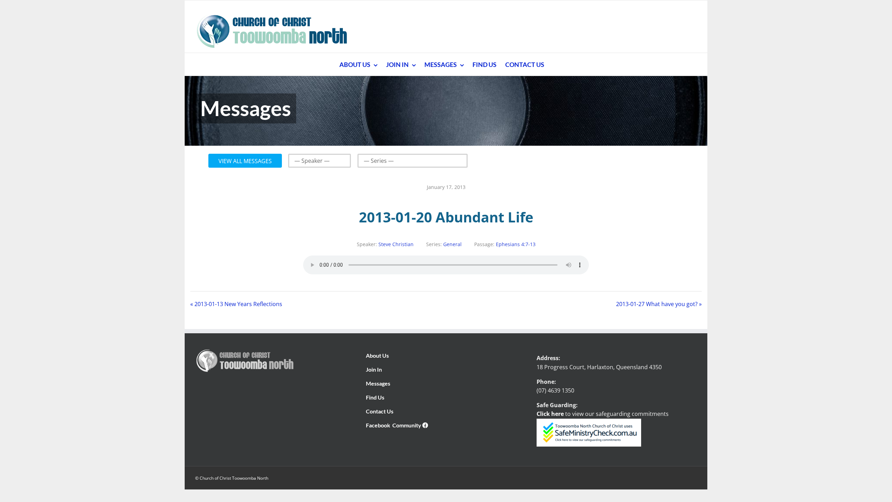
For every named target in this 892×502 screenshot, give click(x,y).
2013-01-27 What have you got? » (659, 304)
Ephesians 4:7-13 (516, 244)
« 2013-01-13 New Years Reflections (236, 304)
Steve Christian (396, 244)
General (452, 244)
